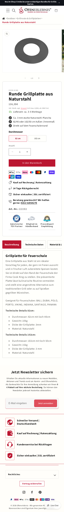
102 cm (37, 138)
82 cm (18, 138)
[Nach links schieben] (25, 78)
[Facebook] (32, 492)
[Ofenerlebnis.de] (35, 10)
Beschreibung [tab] (12, 244)
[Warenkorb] (56, 10)
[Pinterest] (40, 492)
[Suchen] (14, 10)
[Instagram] (24, 492)
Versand (24, 108)
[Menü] (8, 10)
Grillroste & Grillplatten (29, 18)
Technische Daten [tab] (34, 244)
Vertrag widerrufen (32, 483)
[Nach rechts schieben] (38, 78)
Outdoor (11, 18)
